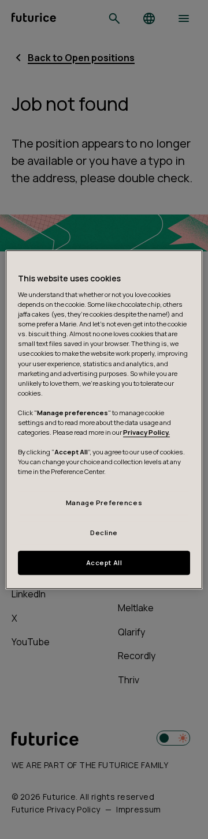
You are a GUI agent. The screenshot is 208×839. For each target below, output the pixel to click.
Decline (104, 532)
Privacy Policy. (146, 432)
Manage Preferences (104, 503)
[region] (104, 420)
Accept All (104, 562)
